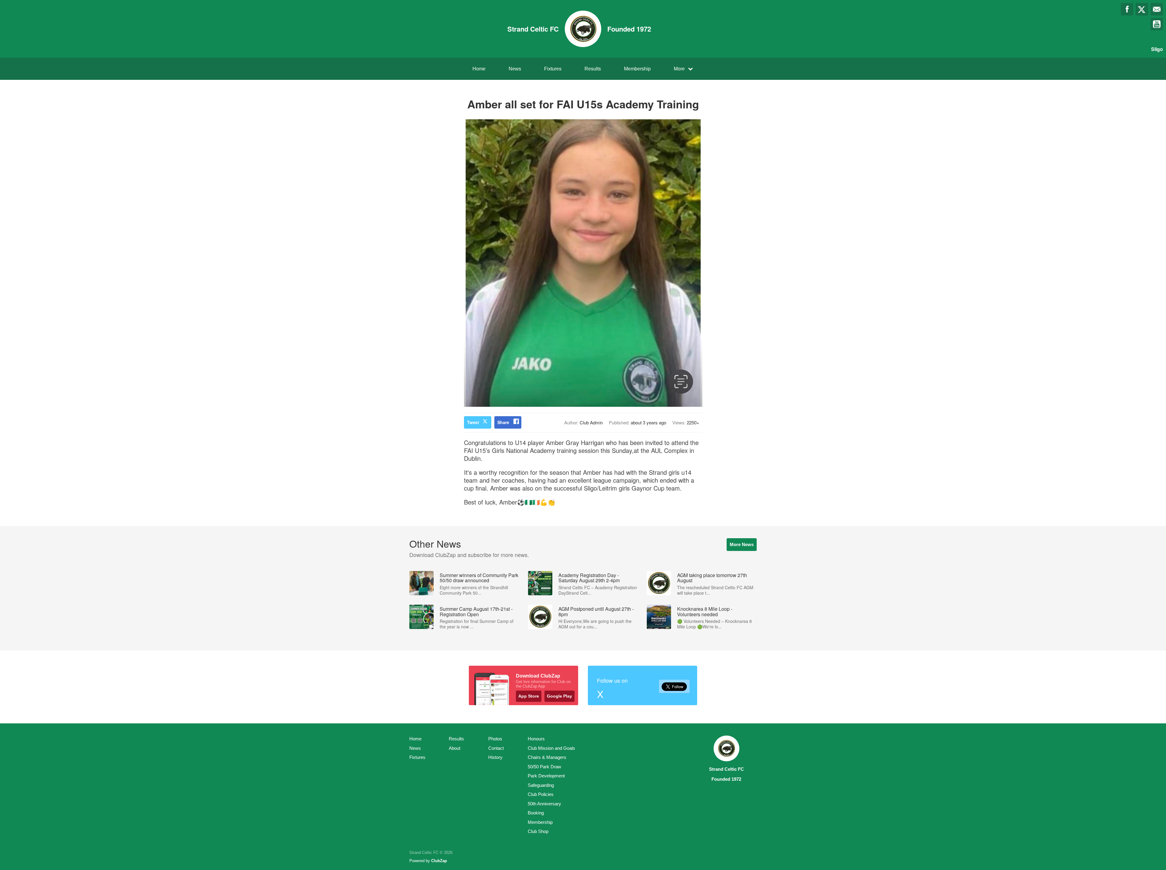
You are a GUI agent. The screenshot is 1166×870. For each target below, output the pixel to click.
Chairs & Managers (547, 757)
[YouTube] (1157, 24)
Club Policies (541, 794)
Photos (495, 738)
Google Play (559, 696)
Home (479, 68)
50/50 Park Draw (544, 766)
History (495, 757)
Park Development (546, 775)
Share (503, 422)
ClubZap (439, 860)
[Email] (1157, 9)
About (454, 748)
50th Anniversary (544, 803)
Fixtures (552, 68)
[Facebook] (1127, 9)
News (515, 68)
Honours (536, 738)
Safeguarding (541, 785)
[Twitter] (1142, 9)
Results (593, 68)
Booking (536, 812)
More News (742, 544)
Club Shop (538, 831)
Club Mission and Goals (551, 748)
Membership (637, 68)
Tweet (473, 422)
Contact (496, 748)
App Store (528, 696)
